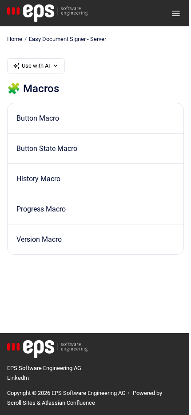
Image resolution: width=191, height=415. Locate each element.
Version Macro (39, 239)
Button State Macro (46, 148)
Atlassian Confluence (68, 402)
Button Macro (37, 118)
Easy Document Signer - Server (67, 39)
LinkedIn (18, 377)
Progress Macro (41, 209)
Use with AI (36, 65)
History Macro (38, 179)
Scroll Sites (21, 402)
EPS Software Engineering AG (44, 368)
